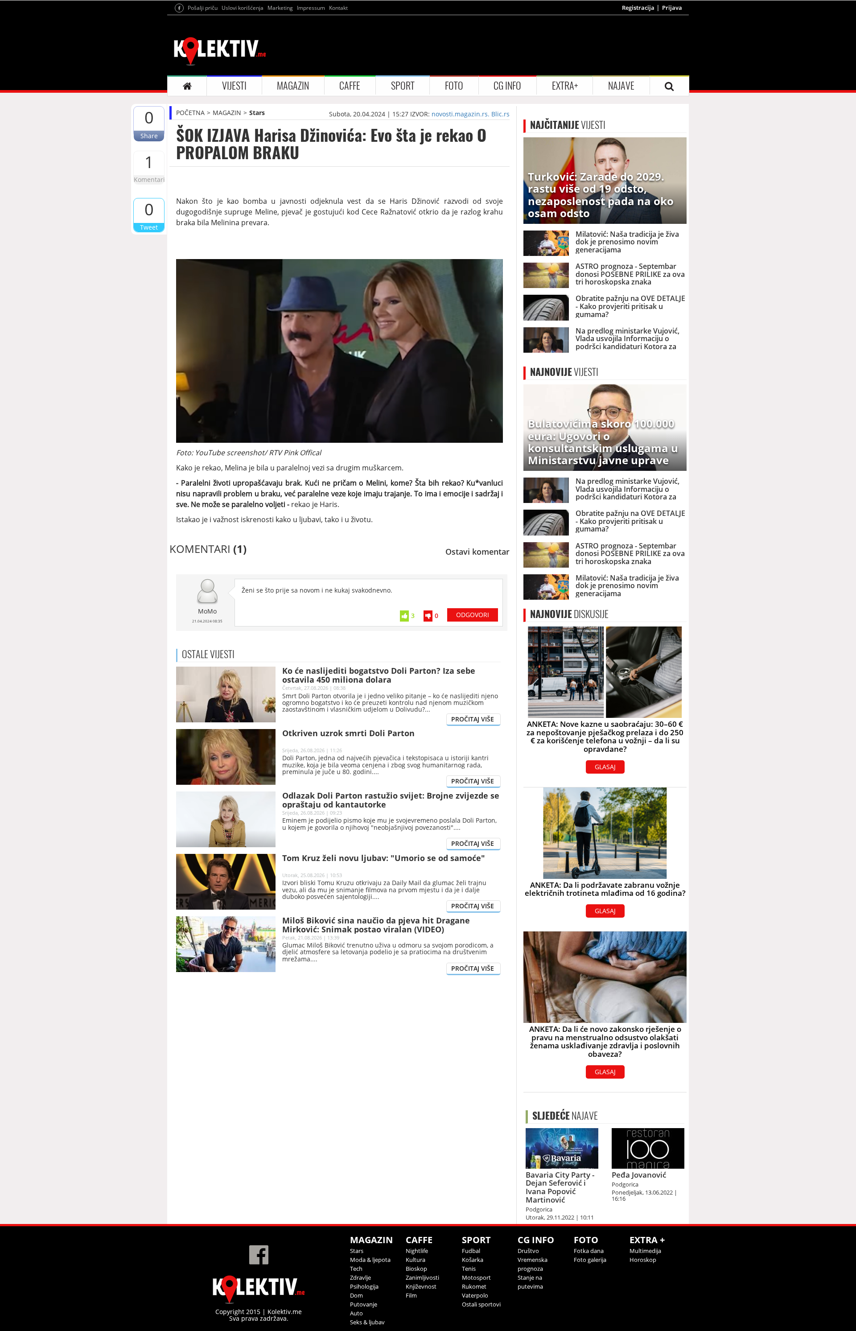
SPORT (403, 85)
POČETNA (190, 112)
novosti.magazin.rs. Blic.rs (471, 114)
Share (149, 136)
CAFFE (349, 85)
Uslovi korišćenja (242, 8)
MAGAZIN (293, 85)
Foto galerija (590, 1260)
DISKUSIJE (569, 614)
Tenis (469, 1269)
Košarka (472, 1260)
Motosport (476, 1277)
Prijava (672, 8)
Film (411, 1295)
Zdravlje (360, 1277)
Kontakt (338, 8)
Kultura (415, 1260)
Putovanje (363, 1304)
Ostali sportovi (481, 1304)
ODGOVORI (472, 614)
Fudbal (471, 1251)
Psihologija (364, 1286)
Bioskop (416, 1269)
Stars (257, 112)
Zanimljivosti (422, 1277)
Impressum (311, 8)
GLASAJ (605, 766)
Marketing (280, 8)
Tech (356, 1269)
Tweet (149, 227)
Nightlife (417, 1251)
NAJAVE (621, 85)
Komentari (149, 179)
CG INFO (507, 85)
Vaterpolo (475, 1295)
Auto (356, 1313)
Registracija (638, 8)
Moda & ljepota (370, 1260)
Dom (356, 1295)
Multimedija (645, 1251)
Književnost (421, 1286)
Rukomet (474, 1286)
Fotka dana (589, 1251)
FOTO (454, 85)
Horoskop (643, 1260)
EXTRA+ (565, 85)
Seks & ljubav (367, 1322)
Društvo (528, 1251)
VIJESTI (234, 85)
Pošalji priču (203, 8)
